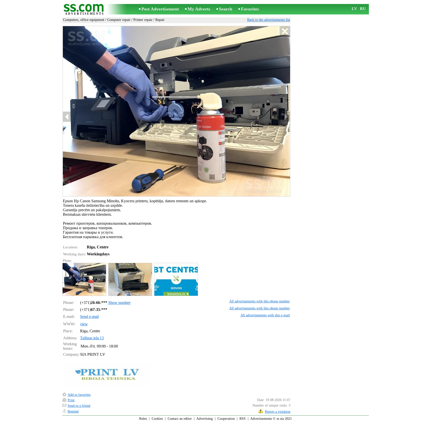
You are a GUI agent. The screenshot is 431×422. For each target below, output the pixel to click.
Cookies (157, 419)
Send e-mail (89, 316)
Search (225, 8)
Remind (73, 411)
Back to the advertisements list (268, 20)
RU (363, 8)
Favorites (250, 8)
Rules (143, 419)
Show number (119, 302)
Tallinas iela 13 (92, 338)
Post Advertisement (160, 8)
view (84, 324)
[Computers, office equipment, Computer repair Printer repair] (84, 279)
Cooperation (226, 419)
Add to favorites (79, 395)
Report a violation (277, 412)
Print (71, 400)
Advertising (204, 419)
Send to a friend (79, 406)
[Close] (284, 31)
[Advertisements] (84, 9)
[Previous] (67, 116)
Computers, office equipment (83, 20)
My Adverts (199, 8)
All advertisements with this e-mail (265, 315)
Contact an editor (180, 419)
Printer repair (142, 20)
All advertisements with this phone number (259, 301)
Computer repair (118, 20)
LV (354, 8)
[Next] (285, 116)
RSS (242, 419)
